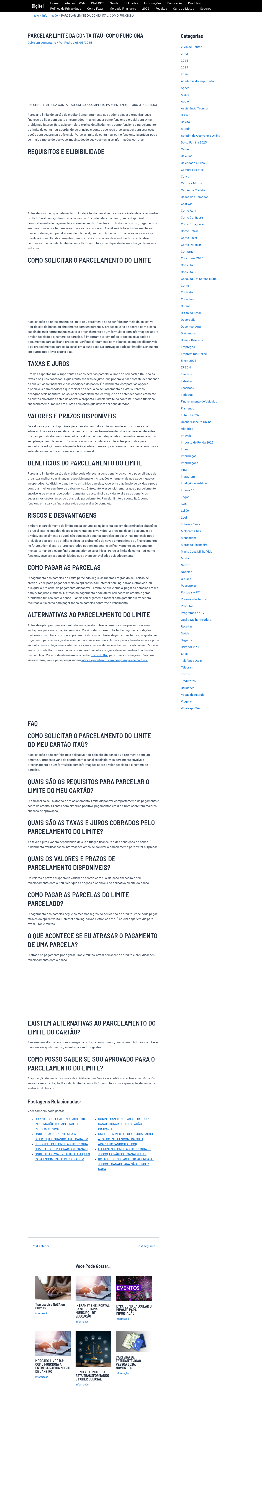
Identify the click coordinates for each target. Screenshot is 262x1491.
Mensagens (189, 538)
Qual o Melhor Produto (196, 619)
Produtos (194, 3)
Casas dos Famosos (195, 197)
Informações (152, 3)
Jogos (185, 497)
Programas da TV (193, 613)
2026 (145, 8)
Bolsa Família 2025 (194, 142)
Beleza (185, 122)
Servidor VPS (190, 647)
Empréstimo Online (194, 353)
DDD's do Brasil (191, 313)
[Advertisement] (93, 76)
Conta (185, 285)
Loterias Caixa (190, 524)
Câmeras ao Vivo (192, 169)
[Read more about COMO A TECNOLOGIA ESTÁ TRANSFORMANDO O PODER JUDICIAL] (93, 1349)
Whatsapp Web (75, 3)
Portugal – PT (190, 592)
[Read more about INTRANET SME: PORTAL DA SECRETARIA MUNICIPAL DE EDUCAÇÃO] (93, 1288)
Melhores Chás (191, 531)
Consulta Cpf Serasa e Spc (199, 279)
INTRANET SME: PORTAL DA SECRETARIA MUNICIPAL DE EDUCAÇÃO (93, 1310)
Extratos (186, 381)
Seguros (205, 8)
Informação (41, 1313)
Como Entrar (189, 231)
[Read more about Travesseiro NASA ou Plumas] (53, 1287)
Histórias (187, 429)
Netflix (185, 565)
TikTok (185, 674)
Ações (185, 88)
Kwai (184, 504)
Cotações (187, 299)
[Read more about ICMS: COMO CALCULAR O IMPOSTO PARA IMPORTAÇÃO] (134, 1288)
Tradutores (188, 681)
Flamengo (187, 408)
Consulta (187, 265)
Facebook (187, 388)
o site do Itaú (99, 655)
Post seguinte (148, 1246)
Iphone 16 (187, 490)
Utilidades (131, 3)
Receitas (161, 8)
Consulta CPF (190, 272)
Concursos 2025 (192, 258)
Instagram (188, 476)
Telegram (187, 667)
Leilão (185, 510)
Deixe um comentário (42, 42)
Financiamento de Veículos (199, 401)
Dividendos (188, 333)
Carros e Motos (183, 8)
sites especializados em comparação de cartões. (114, 660)
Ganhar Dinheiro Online (196, 422)
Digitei (38, 6)
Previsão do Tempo (194, 599)
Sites (184, 653)
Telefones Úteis (191, 660)
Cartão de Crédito (193, 190)
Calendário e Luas (193, 163)
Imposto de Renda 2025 (197, 442)
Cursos (186, 306)
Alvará (185, 94)
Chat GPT (97, 3)
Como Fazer (95, 8)
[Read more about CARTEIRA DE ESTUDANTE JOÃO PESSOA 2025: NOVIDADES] (134, 1341)
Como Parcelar (191, 244)
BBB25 (185, 115)
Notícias (186, 572)
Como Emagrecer (193, 224)
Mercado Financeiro (122, 8)
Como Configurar (192, 217)
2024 (184, 60)
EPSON (186, 367)
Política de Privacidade (65, 8)
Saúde (114, 3)
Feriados (187, 394)
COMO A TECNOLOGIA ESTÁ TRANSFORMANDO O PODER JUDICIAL (92, 1375)
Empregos (188, 347)
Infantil (185, 449)
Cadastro (187, 149)
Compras (187, 251)
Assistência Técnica (194, 108)
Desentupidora (191, 326)
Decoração (174, 3)
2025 (184, 67)
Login (184, 517)
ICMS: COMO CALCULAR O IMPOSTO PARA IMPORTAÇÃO (134, 1309)
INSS (184, 470)
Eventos (186, 374)
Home (54, 3)
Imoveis (186, 435)
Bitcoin (185, 128)
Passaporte (189, 585)
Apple (185, 101)
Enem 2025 (188, 360)
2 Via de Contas (191, 47)
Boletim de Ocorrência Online (200, 135)
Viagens (186, 701)
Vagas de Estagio (193, 694)
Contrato (187, 292)
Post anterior (38, 1246)
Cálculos (186, 156)
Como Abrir (188, 210)
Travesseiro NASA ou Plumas (50, 1306)
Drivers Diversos (192, 340)
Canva (185, 176)
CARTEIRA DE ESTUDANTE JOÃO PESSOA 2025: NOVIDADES (128, 1362)
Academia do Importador (198, 81)
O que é (186, 579)
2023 (184, 53)
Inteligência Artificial (194, 483)
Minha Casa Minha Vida (196, 551)
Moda (185, 558)
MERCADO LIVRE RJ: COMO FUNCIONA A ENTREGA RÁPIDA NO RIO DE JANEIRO (52, 1366)
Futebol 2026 (190, 415)
